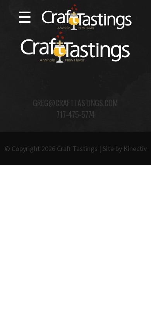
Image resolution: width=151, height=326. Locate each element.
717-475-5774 (76, 114)
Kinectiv (135, 148)
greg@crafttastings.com (75, 103)
